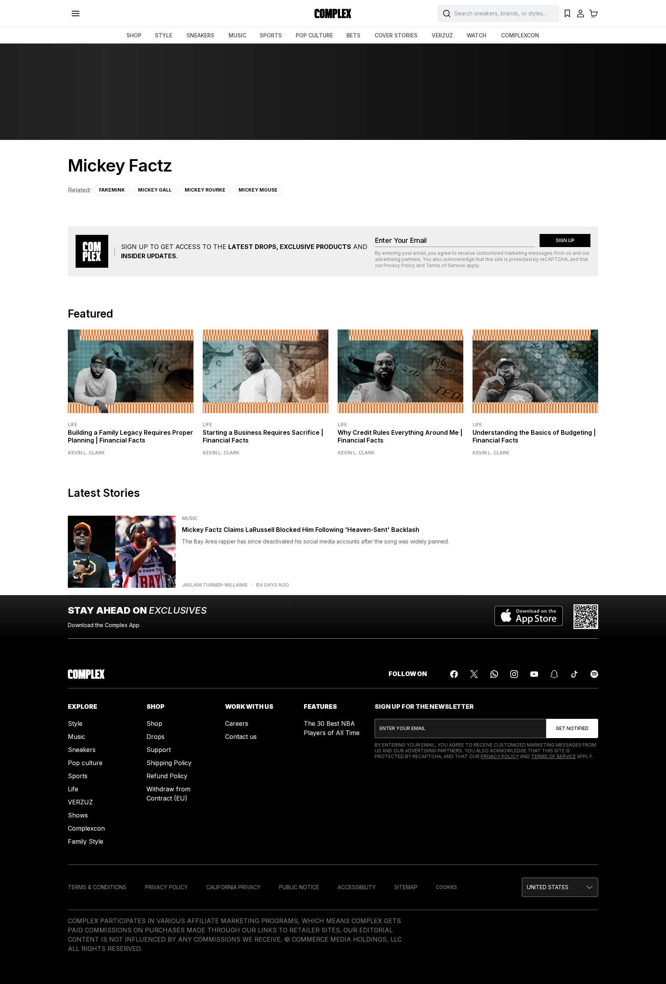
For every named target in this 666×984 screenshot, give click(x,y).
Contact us (241, 736)
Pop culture (85, 763)
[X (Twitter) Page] (474, 674)
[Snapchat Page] (554, 674)
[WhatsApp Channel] (494, 674)
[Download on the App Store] (528, 616)
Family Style (85, 841)
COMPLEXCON (520, 35)
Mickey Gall (155, 190)
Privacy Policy (399, 265)
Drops (155, 736)
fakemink (112, 190)
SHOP (133, 35)
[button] (560, 887)
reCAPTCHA (554, 259)
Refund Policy (166, 776)
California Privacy (233, 887)
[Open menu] (75, 13)
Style (75, 723)
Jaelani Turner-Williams (214, 585)
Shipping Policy (169, 763)
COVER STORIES (396, 35)
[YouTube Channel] (534, 674)
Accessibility (357, 887)
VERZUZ (442, 35)
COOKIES (446, 887)
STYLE (163, 35)
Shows (78, 815)
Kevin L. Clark (86, 453)
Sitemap (405, 887)
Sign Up (565, 240)
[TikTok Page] (574, 674)
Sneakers (82, 750)
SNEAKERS (200, 35)
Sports (77, 776)
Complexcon (86, 828)
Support (158, 750)
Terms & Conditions (97, 887)
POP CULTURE (314, 35)
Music (76, 736)
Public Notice (299, 887)
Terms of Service (445, 265)
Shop (154, 723)
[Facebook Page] (454, 674)
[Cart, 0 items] (593, 13)
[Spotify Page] (594, 674)
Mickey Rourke (205, 190)
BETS (353, 35)
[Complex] (333, 13)
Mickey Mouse (258, 190)
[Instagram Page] (514, 674)
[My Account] (580, 13)
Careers (236, 723)
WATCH (476, 35)
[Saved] (567, 13)
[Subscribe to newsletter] (572, 728)
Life (72, 424)
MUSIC (237, 35)
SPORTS (271, 35)
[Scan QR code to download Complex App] (586, 616)
